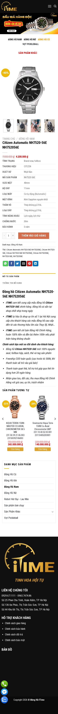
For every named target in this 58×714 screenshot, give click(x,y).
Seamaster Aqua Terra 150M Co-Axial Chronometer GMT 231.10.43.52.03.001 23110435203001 (43, 429)
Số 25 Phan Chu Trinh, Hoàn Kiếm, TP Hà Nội (24, 600)
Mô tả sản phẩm (10, 276)
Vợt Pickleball (11, 517)
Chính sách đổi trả (14, 634)
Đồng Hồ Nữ (10, 492)
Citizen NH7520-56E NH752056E (19, 253)
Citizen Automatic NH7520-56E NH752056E (23, 249)
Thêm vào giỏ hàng (33, 235)
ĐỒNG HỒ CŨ (44, 39)
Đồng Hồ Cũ (10, 474)
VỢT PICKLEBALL (31, 44)
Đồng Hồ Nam (26, 138)
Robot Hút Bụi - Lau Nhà (16, 499)
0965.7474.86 (24, 595)
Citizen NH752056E (40, 253)
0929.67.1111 (8, 595)
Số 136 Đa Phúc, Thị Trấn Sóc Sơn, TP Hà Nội (25, 604)
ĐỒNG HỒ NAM (15, 39)
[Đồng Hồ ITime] (19, 6)
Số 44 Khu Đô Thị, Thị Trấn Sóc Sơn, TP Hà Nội (25, 609)
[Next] (50, 90)
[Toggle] (25, 49)
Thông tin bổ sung (12, 283)
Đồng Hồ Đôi (10, 480)
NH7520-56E (7, 256)
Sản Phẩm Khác (12, 511)
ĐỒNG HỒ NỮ (30, 39)
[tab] (29, 276)
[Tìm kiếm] (55, 6)
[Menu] (50, 6)
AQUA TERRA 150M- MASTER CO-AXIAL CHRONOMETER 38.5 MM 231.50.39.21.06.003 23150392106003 (15, 431)
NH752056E (18, 256)
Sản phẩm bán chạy (14, 505)
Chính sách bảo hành (15, 628)
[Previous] (7, 90)
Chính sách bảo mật (15, 640)
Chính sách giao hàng (15, 623)
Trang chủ (8, 138)
